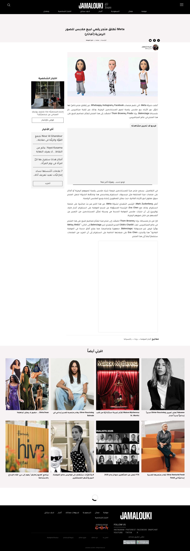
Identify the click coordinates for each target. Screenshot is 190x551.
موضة (144, 12)
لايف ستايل (85, 12)
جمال (130, 12)
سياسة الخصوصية (52, 537)
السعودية (115, 12)
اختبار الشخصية (64, 12)
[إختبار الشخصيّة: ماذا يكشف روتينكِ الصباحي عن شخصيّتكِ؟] (47, 95)
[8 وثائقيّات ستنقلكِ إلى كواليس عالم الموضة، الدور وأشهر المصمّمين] (72, 446)
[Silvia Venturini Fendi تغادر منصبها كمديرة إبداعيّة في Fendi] (163, 446)
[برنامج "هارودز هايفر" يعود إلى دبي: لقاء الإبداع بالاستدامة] (27, 446)
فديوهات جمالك (72, 513)
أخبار (100, 12)
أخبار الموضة (145, 339)
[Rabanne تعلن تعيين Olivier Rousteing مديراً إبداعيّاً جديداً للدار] (163, 384)
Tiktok (129, 533)
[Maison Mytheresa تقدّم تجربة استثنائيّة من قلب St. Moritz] (117, 384)
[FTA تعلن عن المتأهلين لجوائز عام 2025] (117, 446)
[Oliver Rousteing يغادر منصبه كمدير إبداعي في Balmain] (72, 384)
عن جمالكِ (94, 537)
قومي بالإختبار (48, 120)
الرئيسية (103, 40)
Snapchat (153, 530)
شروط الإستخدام (68, 537)
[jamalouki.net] (95, 6)
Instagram (119, 530)
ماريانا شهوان (147, 47)
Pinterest (131, 530)
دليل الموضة (89, 40)
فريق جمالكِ (82, 537)
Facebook (142, 530)
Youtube (118, 533)
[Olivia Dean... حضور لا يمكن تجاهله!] (27, 384)
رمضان (46, 12)
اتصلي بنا (105, 537)
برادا (136, 339)
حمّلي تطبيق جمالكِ (136, 537)
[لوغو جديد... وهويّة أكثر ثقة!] (112, 154)
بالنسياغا (128, 339)
